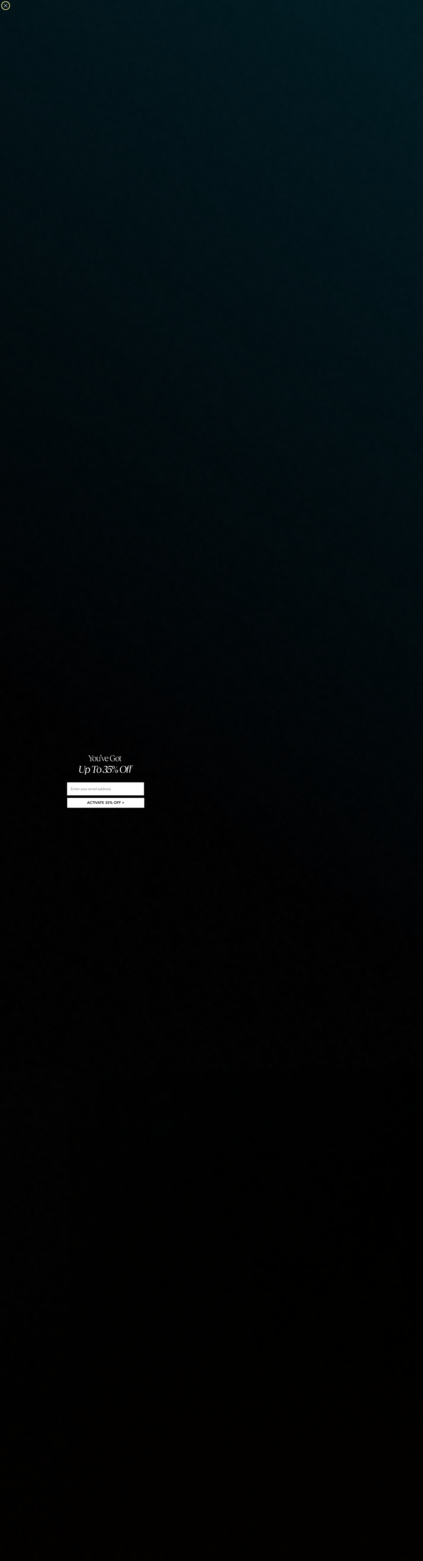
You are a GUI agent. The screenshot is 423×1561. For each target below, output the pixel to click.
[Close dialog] (5, 5)
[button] (105, 803)
